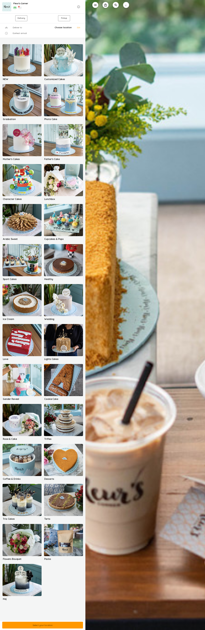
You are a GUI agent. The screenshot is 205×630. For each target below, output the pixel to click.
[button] (42, 6)
